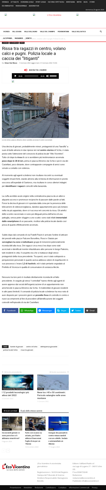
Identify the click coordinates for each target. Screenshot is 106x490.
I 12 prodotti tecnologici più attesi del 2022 (15, 394)
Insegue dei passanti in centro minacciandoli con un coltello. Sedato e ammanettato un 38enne (57, 438)
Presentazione (15, 487)
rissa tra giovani (27, 350)
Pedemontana (63, 32)
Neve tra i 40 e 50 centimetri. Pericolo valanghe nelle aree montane (51, 395)
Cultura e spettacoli (56, 2)
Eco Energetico (8, 6)
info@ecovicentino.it (90, 481)
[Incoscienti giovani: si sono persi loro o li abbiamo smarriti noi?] (12, 423)
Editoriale (6, 429)
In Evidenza (14, 43)
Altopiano (7, 38)
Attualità (15, 2)
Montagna (70, 2)
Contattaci (62, 487)
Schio (22, 43)
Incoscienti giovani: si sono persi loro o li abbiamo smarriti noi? (11, 435)
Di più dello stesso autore (31, 411)
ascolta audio (15, 76)
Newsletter (28, 487)
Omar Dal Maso (11, 63)
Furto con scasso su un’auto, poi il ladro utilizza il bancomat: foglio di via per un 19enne (33, 438)
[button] (100, 31)
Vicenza (6, 32)
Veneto (29, 38)
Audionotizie (34, 6)
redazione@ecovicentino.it (84, 478)
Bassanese (19, 38)
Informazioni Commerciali (79, 487)
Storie (92, 2)
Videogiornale (21, 6)
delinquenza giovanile (48, 347)
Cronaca (5, 2)
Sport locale (41, 2)
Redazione (39, 487)
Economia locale (27, 2)
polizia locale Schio (10, 350)
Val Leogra (16, 32)
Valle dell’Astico (79, 32)
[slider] (53, 75)
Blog (86, 2)
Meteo (79, 2)
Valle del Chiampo (47, 32)
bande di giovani (16, 347)
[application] (35, 76)
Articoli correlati (10, 411)
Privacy (94, 487)
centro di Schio (31, 347)
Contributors (51, 487)
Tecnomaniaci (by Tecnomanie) (14, 389)
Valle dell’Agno (30, 32)
